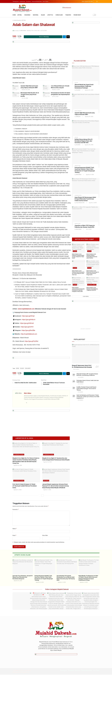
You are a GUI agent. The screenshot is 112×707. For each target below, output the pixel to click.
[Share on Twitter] (68, 36)
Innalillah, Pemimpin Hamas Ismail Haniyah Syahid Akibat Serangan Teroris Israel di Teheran (86, 388)
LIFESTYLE (50, 15)
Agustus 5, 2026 (17, 489)
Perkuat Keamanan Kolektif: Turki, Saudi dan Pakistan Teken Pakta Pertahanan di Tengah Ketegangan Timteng (85, 170)
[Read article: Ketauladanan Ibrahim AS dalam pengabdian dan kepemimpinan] (46, 94)
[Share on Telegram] (64, 36)
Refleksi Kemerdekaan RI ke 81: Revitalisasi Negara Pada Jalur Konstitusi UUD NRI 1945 (83, 141)
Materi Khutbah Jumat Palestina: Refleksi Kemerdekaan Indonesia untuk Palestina (91, 255)
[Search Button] (98, 15)
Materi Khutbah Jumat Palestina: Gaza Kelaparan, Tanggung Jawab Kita (92, 289)
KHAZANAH (27, 15)
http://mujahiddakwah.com (29, 334)
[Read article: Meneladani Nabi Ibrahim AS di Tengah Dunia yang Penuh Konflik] (16, 94)
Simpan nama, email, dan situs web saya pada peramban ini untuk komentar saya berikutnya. (39, 542)
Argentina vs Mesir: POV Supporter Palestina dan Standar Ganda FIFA (85, 226)
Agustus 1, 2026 (47, 489)
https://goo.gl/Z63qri (28, 316)
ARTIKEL (19, 15)
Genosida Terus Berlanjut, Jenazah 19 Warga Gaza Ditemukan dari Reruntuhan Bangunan (22, 577)
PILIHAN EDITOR (78, 195)
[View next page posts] (42, 495)
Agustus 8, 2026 (90, 174)
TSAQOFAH (68, 15)
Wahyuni (78, 116)
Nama (15, 528)
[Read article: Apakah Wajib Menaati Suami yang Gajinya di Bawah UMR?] (16, 87)
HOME (14, 15)
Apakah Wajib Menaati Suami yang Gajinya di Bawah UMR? (85, 113)
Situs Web (45, 535)
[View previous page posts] (40, 495)
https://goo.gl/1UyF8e (31, 341)
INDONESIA (46, 480)
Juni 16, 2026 (43, 30)
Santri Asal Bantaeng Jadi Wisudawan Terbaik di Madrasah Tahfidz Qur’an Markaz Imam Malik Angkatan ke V (88, 396)
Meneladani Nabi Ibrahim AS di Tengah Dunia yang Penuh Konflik (30, 94)
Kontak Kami (22, 1)
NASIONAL (35, 15)
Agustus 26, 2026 (88, 90)
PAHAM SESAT (77, 15)
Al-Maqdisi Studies (19, 454)
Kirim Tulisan (45, 1)
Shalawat (27, 368)
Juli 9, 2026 (89, 229)
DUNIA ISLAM (59, 15)
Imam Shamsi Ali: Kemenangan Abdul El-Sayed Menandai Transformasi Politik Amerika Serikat (85, 199)
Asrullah (78, 90)
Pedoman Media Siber (37, 1)
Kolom (76, 82)
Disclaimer (28, 1)
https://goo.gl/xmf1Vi (27, 327)
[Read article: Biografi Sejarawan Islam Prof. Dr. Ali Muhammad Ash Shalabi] (85, 353)
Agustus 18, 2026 (25, 89)
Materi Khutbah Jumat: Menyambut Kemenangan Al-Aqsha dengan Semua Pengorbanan (92, 272)
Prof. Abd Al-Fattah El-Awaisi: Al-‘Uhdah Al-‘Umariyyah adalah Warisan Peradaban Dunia (25, 485)
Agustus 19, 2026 (17, 465)
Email (14, 535)
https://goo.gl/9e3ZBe (28, 330)
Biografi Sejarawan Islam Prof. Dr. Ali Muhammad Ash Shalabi (82, 366)
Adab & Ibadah (17, 20)
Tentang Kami (16, 1)
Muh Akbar (23, 30)
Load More (86, 296)
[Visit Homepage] (22, 7)
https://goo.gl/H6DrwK (27, 323)
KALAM (43, 15)
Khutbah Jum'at (92, 284)
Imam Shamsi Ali (80, 202)
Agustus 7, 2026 (56, 89)
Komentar (16, 509)
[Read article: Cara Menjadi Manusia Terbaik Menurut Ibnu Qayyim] (46, 87)
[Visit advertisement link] (66, 7)
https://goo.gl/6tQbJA (28, 319)
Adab (17, 368)
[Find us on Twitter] (97, 1)
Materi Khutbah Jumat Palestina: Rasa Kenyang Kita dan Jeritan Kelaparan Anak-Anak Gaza (78, 272)
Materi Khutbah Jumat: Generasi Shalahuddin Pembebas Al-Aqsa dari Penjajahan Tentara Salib (78, 289)
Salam (22, 368)
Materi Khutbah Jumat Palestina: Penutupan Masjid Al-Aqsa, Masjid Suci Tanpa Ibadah (78, 255)
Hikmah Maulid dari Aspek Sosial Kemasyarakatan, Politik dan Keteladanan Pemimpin (84, 86)
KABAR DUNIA (77, 165)
